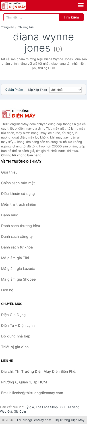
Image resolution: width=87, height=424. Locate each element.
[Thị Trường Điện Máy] (23, 114)
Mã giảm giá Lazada (18, 268)
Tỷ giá (29, 407)
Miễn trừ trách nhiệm (18, 204)
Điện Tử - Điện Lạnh (18, 325)
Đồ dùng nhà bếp (15, 336)
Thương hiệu (26, 27)
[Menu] (81, 5)
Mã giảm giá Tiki (15, 258)
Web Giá (6, 411)
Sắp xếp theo (37, 89)
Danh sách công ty (17, 236)
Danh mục (9, 215)
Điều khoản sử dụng (18, 193)
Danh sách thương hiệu (20, 225)
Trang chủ (7, 27)
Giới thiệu (9, 172)
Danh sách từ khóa (17, 247)
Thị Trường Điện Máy (69, 420)
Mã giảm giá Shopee (18, 279)
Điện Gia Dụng (13, 314)
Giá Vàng (72, 407)
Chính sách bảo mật (18, 183)
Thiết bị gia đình (15, 347)
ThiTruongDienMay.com (34, 420)
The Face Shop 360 (50, 407)
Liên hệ (7, 290)
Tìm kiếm (71, 17)
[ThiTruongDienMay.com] (18, 5)
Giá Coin (20, 411)
